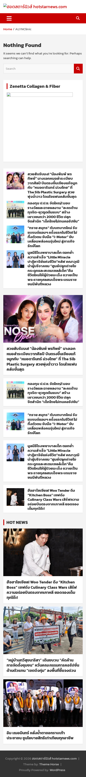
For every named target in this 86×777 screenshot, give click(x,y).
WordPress (57, 769)
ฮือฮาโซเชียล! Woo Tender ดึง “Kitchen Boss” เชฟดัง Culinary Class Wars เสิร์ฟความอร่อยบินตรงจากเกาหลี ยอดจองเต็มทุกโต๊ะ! (53, 499)
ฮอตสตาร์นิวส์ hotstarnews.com (54, 758)
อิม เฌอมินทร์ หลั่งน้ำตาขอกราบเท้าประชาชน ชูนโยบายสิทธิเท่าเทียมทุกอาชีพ (40, 735)
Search (78, 69)
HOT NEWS (17, 522)
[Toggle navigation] (9, 18)
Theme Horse (49, 764)
